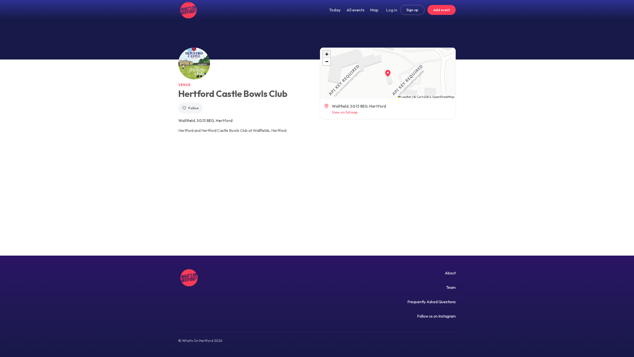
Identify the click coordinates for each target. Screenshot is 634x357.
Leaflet (406, 97)
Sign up (412, 10)
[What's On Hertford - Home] (187, 9)
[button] (387, 73)
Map (374, 9)
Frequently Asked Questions (431, 301)
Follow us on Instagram (436, 316)
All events (355, 9)
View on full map (345, 112)
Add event (441, 10)
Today (335, 9)
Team (451, 287)
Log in (391, 9)
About (450, 272)
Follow (193, 108)
